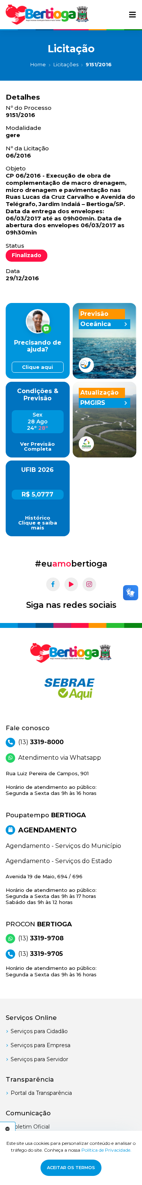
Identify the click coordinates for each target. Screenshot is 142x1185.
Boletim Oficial (30, 1126)
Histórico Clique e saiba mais (37, 522)
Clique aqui (37, 367)
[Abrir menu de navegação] (132, 15)
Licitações (65, 64)
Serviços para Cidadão (39, 1031)
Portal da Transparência (41, 1093)
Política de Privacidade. (106, 1150)
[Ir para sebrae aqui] (71, 689)
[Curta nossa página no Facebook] (53, 584)
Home (38, 64)
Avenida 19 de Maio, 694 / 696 (51, 889)
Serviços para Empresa (40, 1045)
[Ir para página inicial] (47, 15)
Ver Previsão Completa (37, 446)
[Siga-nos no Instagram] (89, 584)
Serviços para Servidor (39, 1059)
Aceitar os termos (71, 1167)
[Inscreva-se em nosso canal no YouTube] (71, 584)
